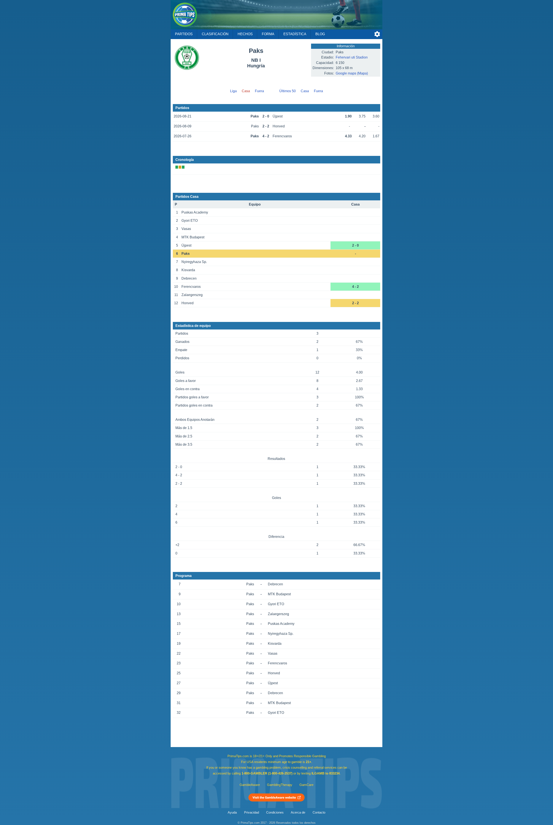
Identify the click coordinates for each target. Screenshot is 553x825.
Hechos (245, 34)
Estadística (294, 34)
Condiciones (275, 812)
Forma (268, 34)
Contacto (319, 812)
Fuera (259, 91)
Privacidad (251, 812)
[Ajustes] (377, 34)
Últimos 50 (287, 91)
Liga (233, 91)
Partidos (184, 34)
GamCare (306, 785)
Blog (320, 34)
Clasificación (215, 34)
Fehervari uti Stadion (352, 57)
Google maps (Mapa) (352, 73)
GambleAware (250, 785)
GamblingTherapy (279, 785)
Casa (305, 91)
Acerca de (298, 812)
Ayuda (232, 812)
